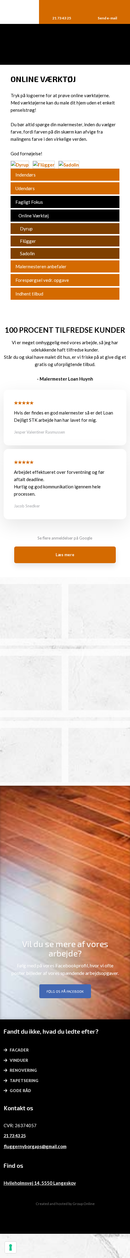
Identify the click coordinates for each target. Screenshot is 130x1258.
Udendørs (25, 188)
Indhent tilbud (29, 293)
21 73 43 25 (15, 1135)
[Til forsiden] (65, 44)
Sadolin (27, 253)
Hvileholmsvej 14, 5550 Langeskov (40, 1183)
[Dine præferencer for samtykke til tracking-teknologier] (10, 1247)
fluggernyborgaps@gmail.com (35, 1146)
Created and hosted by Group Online (65, 1203)
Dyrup (26, 228)
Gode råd (20, 1090)
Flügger (28, 241)
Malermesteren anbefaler (41, 266)
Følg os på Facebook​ (65, 991)
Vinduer (19, 1060)
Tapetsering (24, 1080)
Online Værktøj (33, 215)
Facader (19, 1050)
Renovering (23, 1070)
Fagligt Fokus (29, 202)
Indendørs (25, 174)
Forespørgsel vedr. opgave (42, 280)
